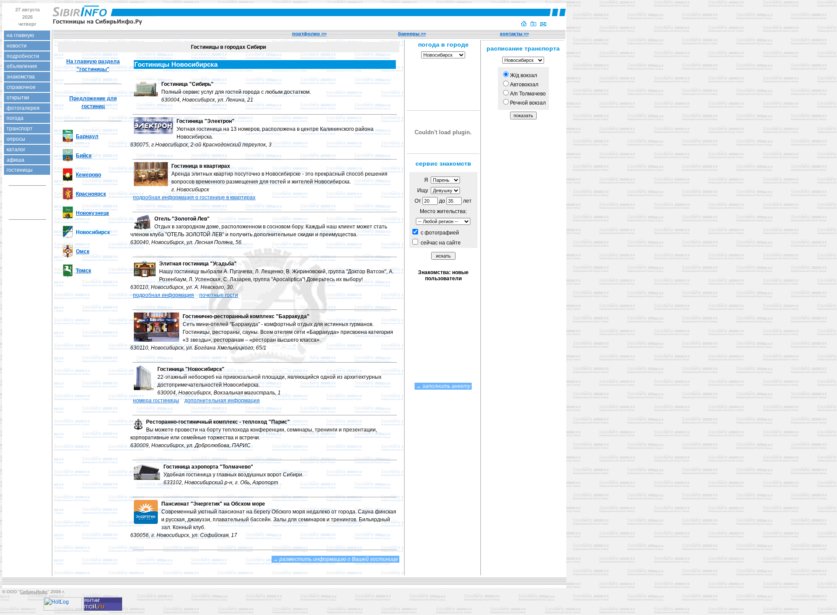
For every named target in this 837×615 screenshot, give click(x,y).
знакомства (21, 77)
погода (15, 118)
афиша (15, 160)
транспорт (20, 129)
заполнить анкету (446, 386)
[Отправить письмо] (543, 24)
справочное (21, 87)
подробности (23, 56)
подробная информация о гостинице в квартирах (194, 197)
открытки (18, 98)
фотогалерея (23, 108)
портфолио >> (309, 33)
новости (17, 46)
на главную (20, 35)
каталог (16, 149)
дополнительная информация (222, 401)
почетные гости (218, 295)
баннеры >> (412, 33)
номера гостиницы (156, 401)
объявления (22, 66)
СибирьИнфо (34, 591)
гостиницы (20, 170)
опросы (16, 139)
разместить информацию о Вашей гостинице (338, 559)
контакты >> (514, 33)
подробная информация (163, 295)
